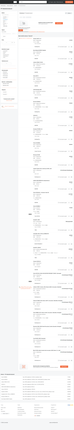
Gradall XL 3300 (36, 219)
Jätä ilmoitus (59, 23)
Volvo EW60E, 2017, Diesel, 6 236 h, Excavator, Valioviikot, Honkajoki (47, 312)
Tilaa (20, 30)
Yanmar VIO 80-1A (37, 261)
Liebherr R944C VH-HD (38, 62)
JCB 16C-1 (35, 115)
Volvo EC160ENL (36, 142)
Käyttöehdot (20, 407)
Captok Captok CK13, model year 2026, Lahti (42, 168)
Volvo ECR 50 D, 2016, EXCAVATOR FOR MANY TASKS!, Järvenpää (47, 273)
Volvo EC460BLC (36, 206)
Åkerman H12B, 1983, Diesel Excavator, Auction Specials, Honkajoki (47, 326)
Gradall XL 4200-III (37, 247)
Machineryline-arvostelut (22, 413)
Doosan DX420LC (37, 101)
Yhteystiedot (3, 411)
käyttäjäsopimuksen (41, 31)
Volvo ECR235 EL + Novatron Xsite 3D (41, 192)
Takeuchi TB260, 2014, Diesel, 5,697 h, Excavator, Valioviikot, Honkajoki (47, 300)
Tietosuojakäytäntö (21, 409)
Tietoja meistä (3, 407)
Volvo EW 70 (35, 75)
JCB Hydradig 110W (37, 89)
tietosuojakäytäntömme (33, 31)
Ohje (1, 409)
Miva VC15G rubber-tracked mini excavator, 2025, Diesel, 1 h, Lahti (46, 350)
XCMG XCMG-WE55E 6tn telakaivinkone (41, 180)
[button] (69, 47)
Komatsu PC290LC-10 (37, 129)
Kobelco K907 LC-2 (37, 38)
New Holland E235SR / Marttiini (39, 50)
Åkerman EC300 (36, 154)
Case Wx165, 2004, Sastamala (39, 338)
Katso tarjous (64, 366)
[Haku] (20, 2)
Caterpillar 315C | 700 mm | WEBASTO (41, 233)
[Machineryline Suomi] (6, 2)
